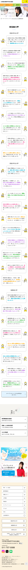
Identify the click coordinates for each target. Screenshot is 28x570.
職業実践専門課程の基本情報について (9, 560)
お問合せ (25, 4)
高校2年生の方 (14, 521)
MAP (21, 543)
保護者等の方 (14, 525)
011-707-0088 (8, 547)
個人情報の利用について (6, 557)
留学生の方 (14, 529)
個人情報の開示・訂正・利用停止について (9, 559)
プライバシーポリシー (16, 556)
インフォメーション (7, 504)
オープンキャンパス (8, 5)
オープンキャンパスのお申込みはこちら (14, 394)
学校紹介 (5, 501)
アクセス (23, 2)
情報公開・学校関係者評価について (8, 562)
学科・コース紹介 (6, 487)
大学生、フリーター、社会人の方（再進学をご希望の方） (14, 534)
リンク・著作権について (6, 556)
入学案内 (5, 498)
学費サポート (5, 494)
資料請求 (17, 4)
